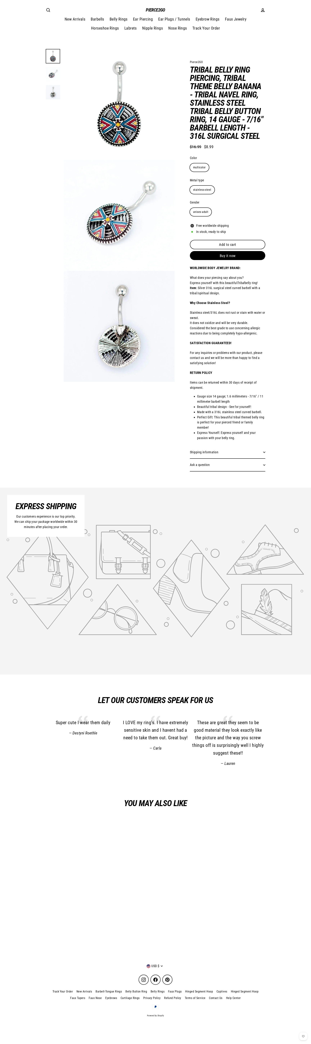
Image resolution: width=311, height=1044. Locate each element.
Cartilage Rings (130, 998)
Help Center (233, 998)
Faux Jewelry (235, 19)
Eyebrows (111, 998)
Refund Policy (172, 998)
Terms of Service (195, 998)
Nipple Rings (152, 28)
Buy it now (228, 256)
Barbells (97, 19)
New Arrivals (75, 19)
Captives (222, 991)
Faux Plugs (175, 991)
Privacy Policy (152, 998)
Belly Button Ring (136, 991)
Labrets (130, 28)
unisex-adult (200, 212)
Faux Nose (95, 998)
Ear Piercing (143, 19)
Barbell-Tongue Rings (109, 991)
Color (193, 158)
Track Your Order (206, 28)
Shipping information (204, 452)
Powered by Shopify (155, 1015)
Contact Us (215, 998)
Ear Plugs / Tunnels (174, 19)
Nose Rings (177, 28)
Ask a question (200, 465)
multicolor (199, 167)
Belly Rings (119, 19)
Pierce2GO (155, 10)
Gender (194, 202)
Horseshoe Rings (105, 28)
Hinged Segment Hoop (199, 991)
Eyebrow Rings (208, 19)
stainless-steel (202, 189)
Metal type (197, 180)
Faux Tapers (77, 998)
